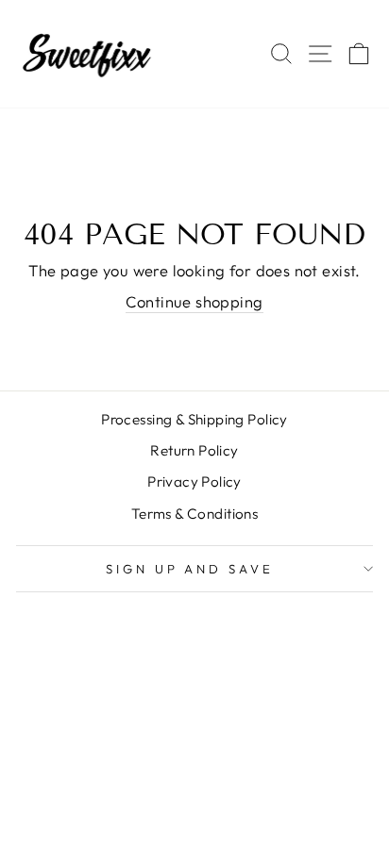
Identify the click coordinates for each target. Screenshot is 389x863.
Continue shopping (194, 301)
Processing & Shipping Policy (194, 419)
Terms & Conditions (194, 514)
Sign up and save (190, 568)
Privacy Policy (194, 481)
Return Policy (194, 450)
